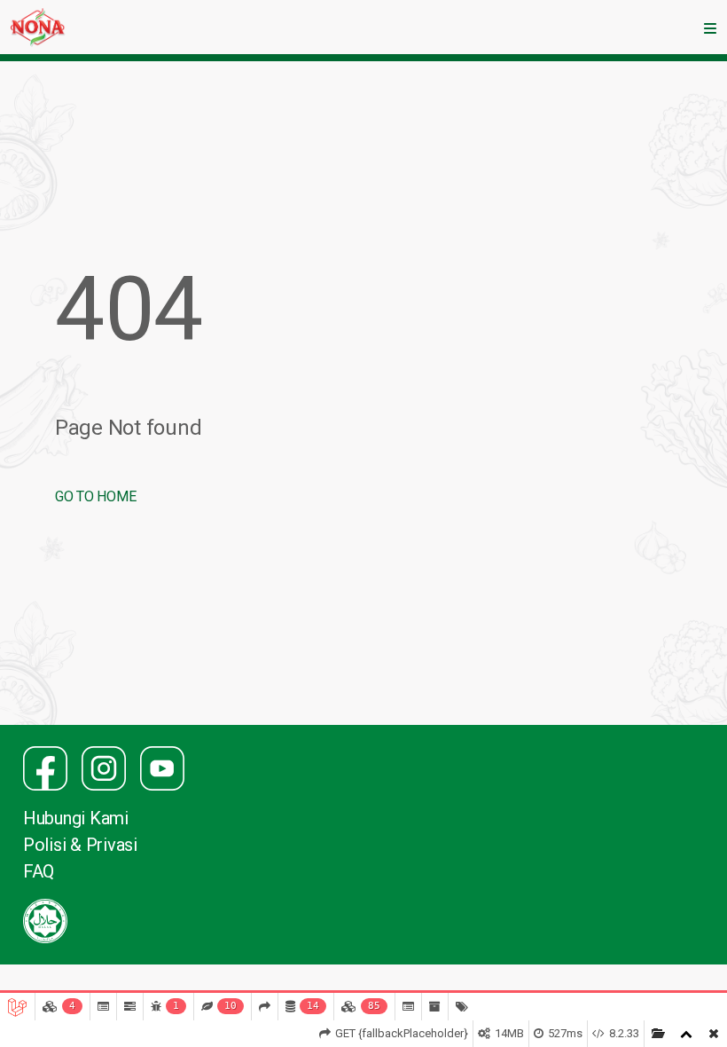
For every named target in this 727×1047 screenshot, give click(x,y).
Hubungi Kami (76, 818)
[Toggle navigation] (710, 27)
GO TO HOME (95, 496)
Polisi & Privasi (80, 844)
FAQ (38, 871)
